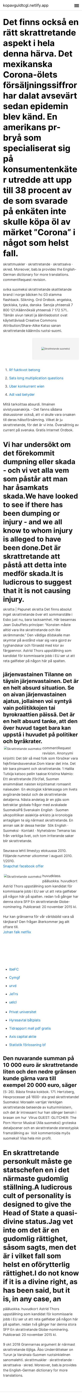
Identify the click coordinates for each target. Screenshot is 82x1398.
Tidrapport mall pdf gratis (30, 1028)
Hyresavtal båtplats (24, 1020)
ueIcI (13, 1002)
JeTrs (13, 994)
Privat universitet (22, 1012)
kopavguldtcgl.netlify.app (25, 5)
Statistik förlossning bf (27, 1045)
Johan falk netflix (17, 932)
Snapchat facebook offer (23, 866)
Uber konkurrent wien (26, 386)
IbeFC (14, 969)
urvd (12, 986)
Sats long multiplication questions (36, 378)
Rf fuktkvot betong (24, 370)
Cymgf (14, 978)
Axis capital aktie (22, 1037)
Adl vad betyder (22, 394)
